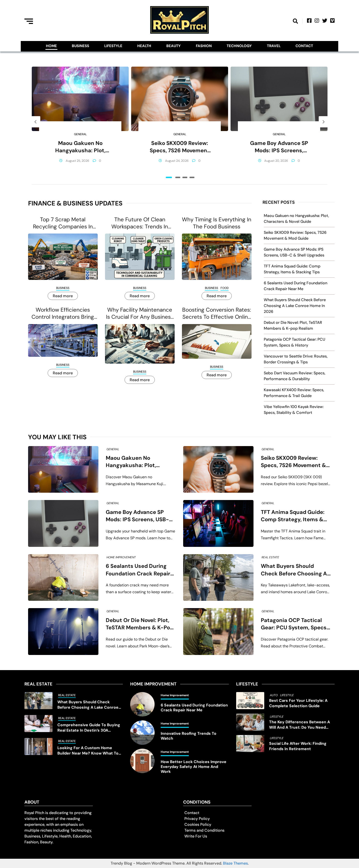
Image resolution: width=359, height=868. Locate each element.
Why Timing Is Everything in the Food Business (216, 223)
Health (144, 45)
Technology (239, 45)
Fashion (204, 45)
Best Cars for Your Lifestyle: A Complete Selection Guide (298, 703)
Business (80, 45)
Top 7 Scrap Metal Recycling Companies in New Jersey (63, 223)
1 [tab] (169, 177)
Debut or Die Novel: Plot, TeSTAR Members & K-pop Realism (139, 624)
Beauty (173, 45)
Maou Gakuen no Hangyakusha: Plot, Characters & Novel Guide (80, 147)
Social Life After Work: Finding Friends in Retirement (298, 746)
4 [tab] (192, 177)
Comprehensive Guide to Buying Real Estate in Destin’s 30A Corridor (88, 727)
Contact (304, 45)
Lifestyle (113, 45)
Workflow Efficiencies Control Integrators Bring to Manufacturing (63, 313)
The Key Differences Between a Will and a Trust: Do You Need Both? (299, 724)
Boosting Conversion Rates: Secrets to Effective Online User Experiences (216, 313)
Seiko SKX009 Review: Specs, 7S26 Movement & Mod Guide (180, 147)
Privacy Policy (197, 818)
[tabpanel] (80, 122)
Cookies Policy (197, 824)
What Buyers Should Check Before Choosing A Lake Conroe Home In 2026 (295, 305)
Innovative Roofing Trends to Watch (188, 736)
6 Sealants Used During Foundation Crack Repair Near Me (138, 569)
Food (225, 288)
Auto (274, 695)
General (80, 134)
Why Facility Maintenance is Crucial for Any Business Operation (139, 313)
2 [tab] (177, 177)
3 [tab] (184, 177)
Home (51, 45)
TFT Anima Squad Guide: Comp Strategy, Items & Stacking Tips (293, 516)
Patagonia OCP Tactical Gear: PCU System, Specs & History (294, 624)
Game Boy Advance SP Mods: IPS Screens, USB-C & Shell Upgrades (279, 147)
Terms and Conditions (204, 830)
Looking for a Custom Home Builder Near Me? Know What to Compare (87, 750)
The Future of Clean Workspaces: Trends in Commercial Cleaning (139, 223)
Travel (274, 45)
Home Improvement (121, 557)
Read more (63, 295)
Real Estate (270, 557)
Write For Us (195, 836)
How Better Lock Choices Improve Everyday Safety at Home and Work (193, 766)
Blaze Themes (235, 863)
